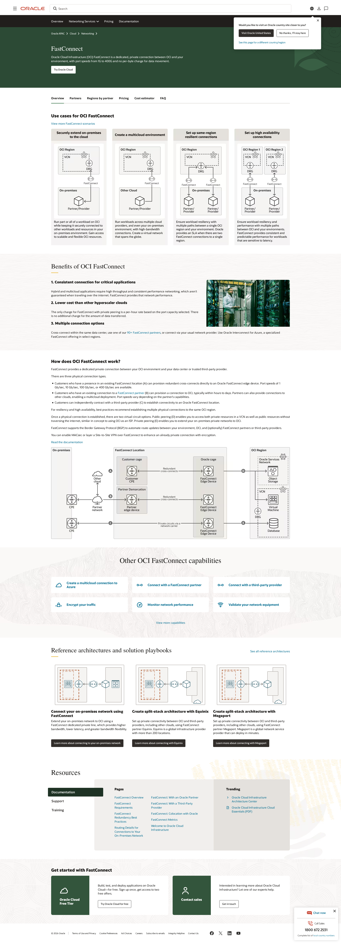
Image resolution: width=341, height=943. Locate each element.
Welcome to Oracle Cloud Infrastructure (167, 827)
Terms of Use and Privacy (84, 933)
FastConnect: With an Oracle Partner (174, 797)
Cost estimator (144, 98)
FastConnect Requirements (123, 805)
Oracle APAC (58, 33)
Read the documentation (67, 442)
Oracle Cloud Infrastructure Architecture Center (249, 799)
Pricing (108, 21)
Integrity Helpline (176, 933)
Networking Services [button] (82, 21)
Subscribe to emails (155, 933)
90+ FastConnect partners (144, 332)
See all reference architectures (270, 651)
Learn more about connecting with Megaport (241, 743)
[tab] (75, 792)
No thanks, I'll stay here (292, 33)
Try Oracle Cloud (63, 69)
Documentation (129, 21)
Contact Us (193, 933)
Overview (57, 21)
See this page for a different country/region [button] (262, 42)
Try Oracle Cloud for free (114, 904)
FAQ (163, 98)
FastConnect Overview (129, 797)
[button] (15, 8)
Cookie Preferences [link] (108, 933)
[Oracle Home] (32, 8)
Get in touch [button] (229, 904)
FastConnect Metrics (164, 819)
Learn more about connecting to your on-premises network (87, 743)
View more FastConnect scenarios (73, 123)
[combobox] (170, 8)
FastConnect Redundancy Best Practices (126, 817)
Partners (75, 98)
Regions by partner (100, 98)
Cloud (73, 33)
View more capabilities (170, 622)
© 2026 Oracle (58, 933)
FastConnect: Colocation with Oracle (174, 813)
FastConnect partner (131, 393)
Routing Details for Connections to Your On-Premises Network (129, 831)
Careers (139, 933)
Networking (87, 33)
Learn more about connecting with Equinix (159, 743)
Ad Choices (126, 933)
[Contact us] (326, 8)
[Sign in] (319, 8)
